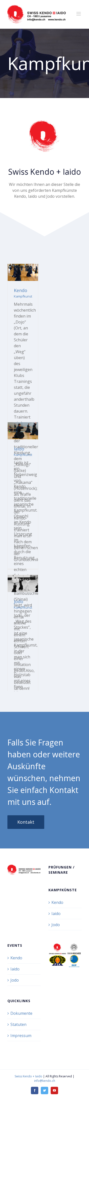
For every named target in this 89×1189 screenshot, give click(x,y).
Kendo (20, 290)
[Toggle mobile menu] (79, 13)
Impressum (20, 1035)
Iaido (19, 449)
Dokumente (21, 1013)
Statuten (18, 1024)
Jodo (18, 601)
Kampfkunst (23, 296)
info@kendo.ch (44, 1081)
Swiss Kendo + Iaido (28, 1076)
